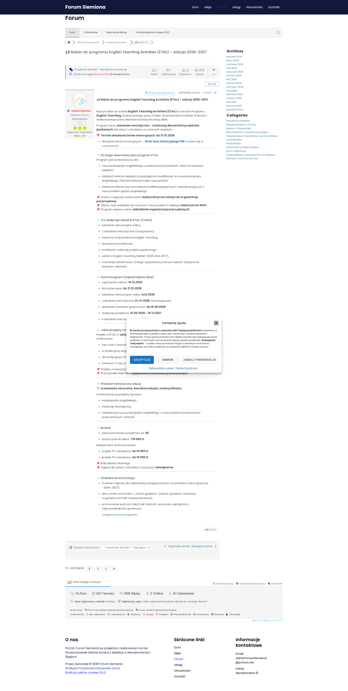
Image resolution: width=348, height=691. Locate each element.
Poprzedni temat (178, 546)
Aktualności (254, 7)
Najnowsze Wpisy (116, 32)
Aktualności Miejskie (238, 120)
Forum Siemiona (85, 7)
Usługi (236, 7)
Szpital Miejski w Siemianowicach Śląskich (250, 155)
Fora (72, 32)
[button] (216, 323)
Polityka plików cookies (161, 367)
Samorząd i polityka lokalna (242, 147)
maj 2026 (231, 68)
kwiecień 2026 (234, 72)
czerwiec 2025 (234, 87)
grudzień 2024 (234, 109)
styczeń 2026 (234, 83)
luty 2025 (231, 102)
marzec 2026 (234, 75)
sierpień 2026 (234, 56)
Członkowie (91, 32)
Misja (207, 7)
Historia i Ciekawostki (238, 128)
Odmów (167, 360)
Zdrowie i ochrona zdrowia (242, 158)
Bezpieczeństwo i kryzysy (241, 124)
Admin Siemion (101, 74)
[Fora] (69, 42)
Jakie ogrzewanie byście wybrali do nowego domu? (175, 601)
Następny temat (203, 546)
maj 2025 (231, 90)
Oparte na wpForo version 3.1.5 (267, 620)
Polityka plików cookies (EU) (152, 32)
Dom (195, 7)
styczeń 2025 (234, 105)
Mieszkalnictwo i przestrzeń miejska (247, 132)
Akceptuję (142, 360)
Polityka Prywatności (186, 367)
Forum (221, 7)
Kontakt (274, 7)
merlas (110, 601)
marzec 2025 (234, 98)
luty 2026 (231, 79)
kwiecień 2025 (234, 94)
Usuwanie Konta (108, 668)
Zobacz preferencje (199, 360)
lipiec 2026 (232, 60)
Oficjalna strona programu (119, 515)
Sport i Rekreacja (236, 151)
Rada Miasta (233, 143)
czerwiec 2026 (234, 64)
